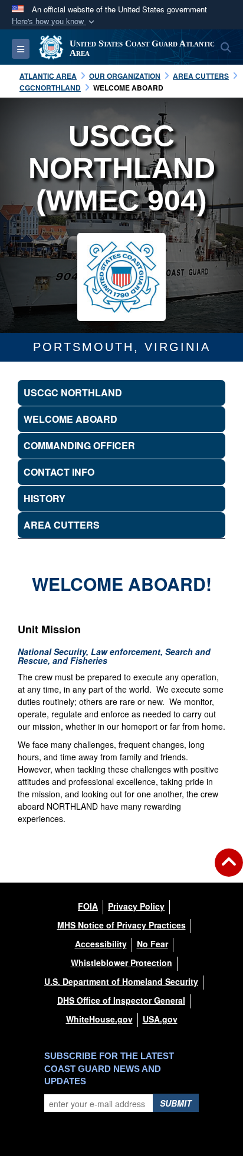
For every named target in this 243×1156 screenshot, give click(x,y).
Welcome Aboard (70, 419)
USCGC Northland (73, 392)
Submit (176, 1103)
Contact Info (59, 472)
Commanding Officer (79, 445)
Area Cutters (62, 525)
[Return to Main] (229, 870)
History (44, 498)
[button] (54, 21)
